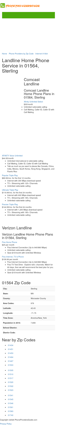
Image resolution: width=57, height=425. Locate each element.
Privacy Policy (6, 423)
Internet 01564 (41, 53)
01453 (10, 353)
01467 (10, 361)
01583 (10, 411)
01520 (10, 382)
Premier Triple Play (10, 204)
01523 (10, 390)
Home (4, 53)
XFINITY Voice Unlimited (12, 155)
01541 (10, 395)
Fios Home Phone (9, 242)
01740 (10, 415)
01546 (10, 403)
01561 (10, 407)
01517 (10, 378)
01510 (10, 374)
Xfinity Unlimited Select (33, 101)
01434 (10, 345)
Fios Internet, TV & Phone (13, 256)
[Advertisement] (28, 35)
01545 (10, 399)
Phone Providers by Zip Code (21, 53)
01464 (10, 357)
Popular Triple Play (10, 175)
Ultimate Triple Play (10, 190)
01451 (10, 349)
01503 (10, 365)
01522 (10, 386)
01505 (10, 370)
